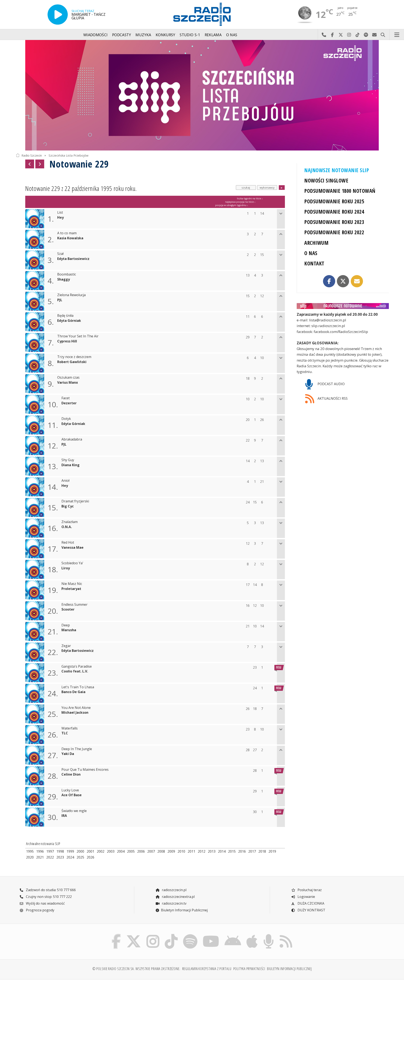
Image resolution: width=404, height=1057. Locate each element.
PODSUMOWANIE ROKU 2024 (334, 211)
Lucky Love (70, 790)
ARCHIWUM (316, 242)
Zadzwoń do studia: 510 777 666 (50, 890)
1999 (70, 851)
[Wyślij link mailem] (357, 281)
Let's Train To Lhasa (77, 687)
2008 (161, 851)
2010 (181, 851)
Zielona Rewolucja (71, 295)
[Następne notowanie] (39, 164)
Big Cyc (67, 506)
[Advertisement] (61, 1015)
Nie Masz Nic (71, 584)
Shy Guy (67, 460)
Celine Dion (71, 774)
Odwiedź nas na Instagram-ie (349, 34)
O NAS (310, 253)
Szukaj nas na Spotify (366, 34)
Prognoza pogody (39, 910)
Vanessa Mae (72, 548)
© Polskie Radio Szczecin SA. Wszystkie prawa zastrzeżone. (136, 968)
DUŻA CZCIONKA (310, 903)
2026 (90, 857)
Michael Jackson (74, 713)
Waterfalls (69, 728)
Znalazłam (69, 522)
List (60, 212)
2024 (70, 857)
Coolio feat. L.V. (74, 671)
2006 (141, 851)
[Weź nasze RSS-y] (286, 935)
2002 (100, 851)
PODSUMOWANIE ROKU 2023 (334, 221)
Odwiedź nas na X (340, 34)
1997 (50, 851)
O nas (231, 34)
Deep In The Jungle (76, 749)
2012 (201, 851)
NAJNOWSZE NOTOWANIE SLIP (336, 170)
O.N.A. (66, 527)
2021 (40, 857)
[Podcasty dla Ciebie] (268, 935)
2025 (80, 857)
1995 (30, 851)
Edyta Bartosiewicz (73, 259)
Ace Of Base (71, 795)
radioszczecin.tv (173, 903)
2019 (272, 851)
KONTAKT (314, 263)
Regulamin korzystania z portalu (206, 968)
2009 (171, 851)
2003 (110, 851)
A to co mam (67, 233)
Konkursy (165, 34)
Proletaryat (71, 589)
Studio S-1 (190, 34)
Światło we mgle (74, 811)
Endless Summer (74, 605)
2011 (191, 851)
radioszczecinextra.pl (178, 896)
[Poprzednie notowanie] (29, 164)
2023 (60, 857)
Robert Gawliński (71, 362)
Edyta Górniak (69, 321)
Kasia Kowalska (70, 238)
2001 (90, 851)
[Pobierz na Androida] (233, 935)
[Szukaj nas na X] (134, 935)
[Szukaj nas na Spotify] (190, 935)
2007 (151, 851)
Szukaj (383, 34)
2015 (232, 851)
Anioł (65, 481)
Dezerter (69, 403)
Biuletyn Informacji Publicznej (184, 910)
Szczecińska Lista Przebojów (68, 155)
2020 (30, 857)
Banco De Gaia (73, 692)
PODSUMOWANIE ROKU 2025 (334, 201)
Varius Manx (67, 383)
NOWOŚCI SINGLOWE (326, 180)
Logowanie (306, 896)
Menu (396, 34)
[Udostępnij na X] (343, 281)
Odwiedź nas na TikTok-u (357, 34)
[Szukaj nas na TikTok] (171, 935)
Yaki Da (67, 754)
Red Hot (67, 542)
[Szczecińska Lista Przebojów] (202, 95)
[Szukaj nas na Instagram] (153, 935)
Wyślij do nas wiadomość (374, 34)
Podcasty (121, 34)
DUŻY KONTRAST (311, 910)
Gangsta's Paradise (76, 666)
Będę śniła (65, 316)
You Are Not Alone (76, 708)
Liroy (65, 568)
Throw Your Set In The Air (77, 336)
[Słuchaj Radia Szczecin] (57, 14)
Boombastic (66, 274)
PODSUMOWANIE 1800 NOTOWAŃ (339, 190)
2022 (50, 857)
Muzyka (143, 34)
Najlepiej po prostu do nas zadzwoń (324, 34)
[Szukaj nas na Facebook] (116, 935)
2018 (262, 851)
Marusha (68, 630)
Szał (60, 254)
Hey (60, 218)
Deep (65, 625)
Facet (65, 398)
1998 (60, 851)
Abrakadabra (71, 439)
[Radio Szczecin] (202, 14)
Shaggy (63, 279)
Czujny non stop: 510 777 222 (48, 896)
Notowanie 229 (79, 163)
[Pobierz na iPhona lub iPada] (252, 935)
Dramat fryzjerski (75, 501)
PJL (59, 300)
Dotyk (66, 419)
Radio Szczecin (31, 155)
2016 (242, 851)
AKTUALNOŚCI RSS (332, 398)
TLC (64, 733)
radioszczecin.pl (173, 890)
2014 (222, 851)
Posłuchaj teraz (309, 890)
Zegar (66, 646)
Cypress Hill (67, 341)
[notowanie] (343, 306)
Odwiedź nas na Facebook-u (332, 34)
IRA (64, 816)
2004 (121, 851)
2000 (80, 851)
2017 (252, 851)
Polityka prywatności (249, 968)
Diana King (70, 465)
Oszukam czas (68, 377)
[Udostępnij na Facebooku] (329, 281)
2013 (211, 851)
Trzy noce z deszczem (74, 357)
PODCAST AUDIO (331, 384)
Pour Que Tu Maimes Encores (85, 770)
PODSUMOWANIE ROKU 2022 (334, 232)
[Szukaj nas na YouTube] (211, 935)
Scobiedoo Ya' (72, 563)
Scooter (67, 609)
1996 (40, 851)
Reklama (213, 34)
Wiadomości (95, 34)
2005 (131, 851)
